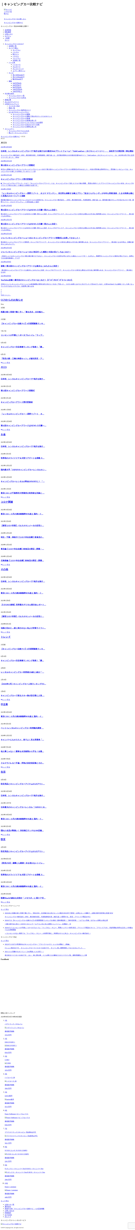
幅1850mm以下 (18, 79)
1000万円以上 (17, 91)
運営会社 (8, 1206)
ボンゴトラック (18, 69)
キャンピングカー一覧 (17, 95)
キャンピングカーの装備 (21, 118)
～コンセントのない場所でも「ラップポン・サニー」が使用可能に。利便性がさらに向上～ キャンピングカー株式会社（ (69, 930)
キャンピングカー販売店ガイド (20, 110)
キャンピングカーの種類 (21, 114)
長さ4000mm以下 (19, 75)
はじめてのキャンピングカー (19, 112)
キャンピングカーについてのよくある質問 (28, 122)
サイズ (11, 73)
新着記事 (8, 100)
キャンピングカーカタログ (14, 44)
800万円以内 (17, 87)
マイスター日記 (14, 106)
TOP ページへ (5, 295)
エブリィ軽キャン (19, 71)
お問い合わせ (9, 1211)
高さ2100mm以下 (19, 77)
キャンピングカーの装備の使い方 (24, 120)
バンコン (16, 52)
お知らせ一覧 (9, 1204)
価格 (10, 81)
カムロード (17, 66)
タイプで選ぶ (13, 48)
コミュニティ (9, 129)
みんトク (8, 1216)
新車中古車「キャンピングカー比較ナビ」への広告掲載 (24, 1209)
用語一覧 (12, 108)
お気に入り (9, 34)
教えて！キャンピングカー (18, 133)
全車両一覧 (13, 46)
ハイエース (17, 64)
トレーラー (17, 58)
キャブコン (17, 50)
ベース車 (12, 62)
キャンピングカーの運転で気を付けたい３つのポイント (32, 116)
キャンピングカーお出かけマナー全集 (26, 124)
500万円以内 (17, 83)
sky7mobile (8, 1215)
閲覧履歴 (8, 32)
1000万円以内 (17, 89)
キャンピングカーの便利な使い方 (24, 127)
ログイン (8, 36)
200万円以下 (17, 85)
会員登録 (8, 30)
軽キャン (16, 54)
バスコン (16, 56)
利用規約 (8, 1213)
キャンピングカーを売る (17, 98)
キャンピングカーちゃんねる (19, 131)
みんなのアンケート (12, 102)
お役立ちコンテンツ (12, 104)
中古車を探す (9, 93)
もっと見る (6, 362)
